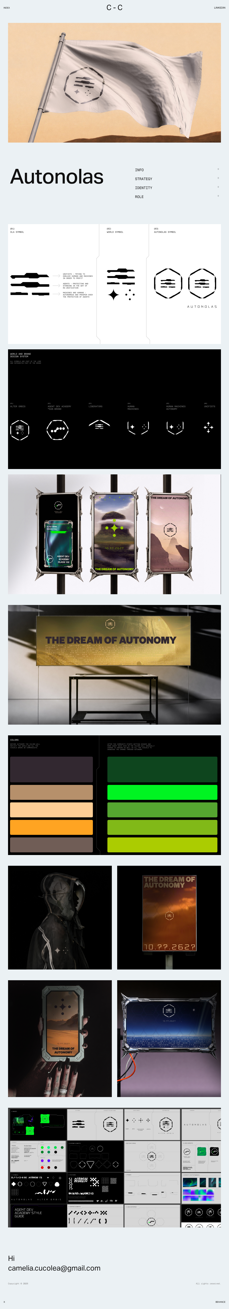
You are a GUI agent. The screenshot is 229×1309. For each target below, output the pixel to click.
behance (220, 1302)
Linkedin (219, 7)
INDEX (7, 7)
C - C (114, 7)
